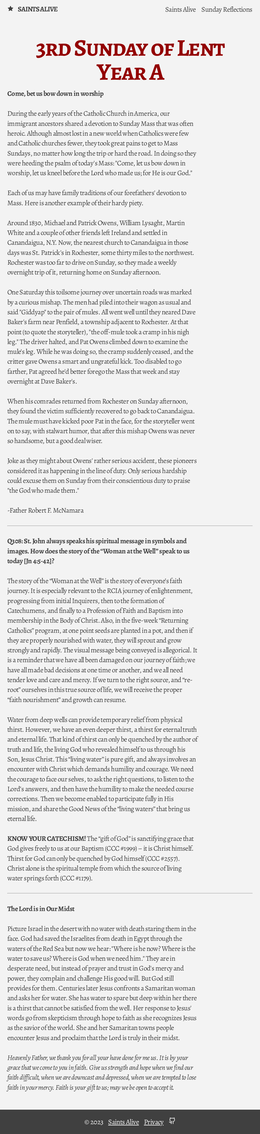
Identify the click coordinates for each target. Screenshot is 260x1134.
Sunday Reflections (226, 9)
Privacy (154, 1122)
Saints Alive (37, 9)
